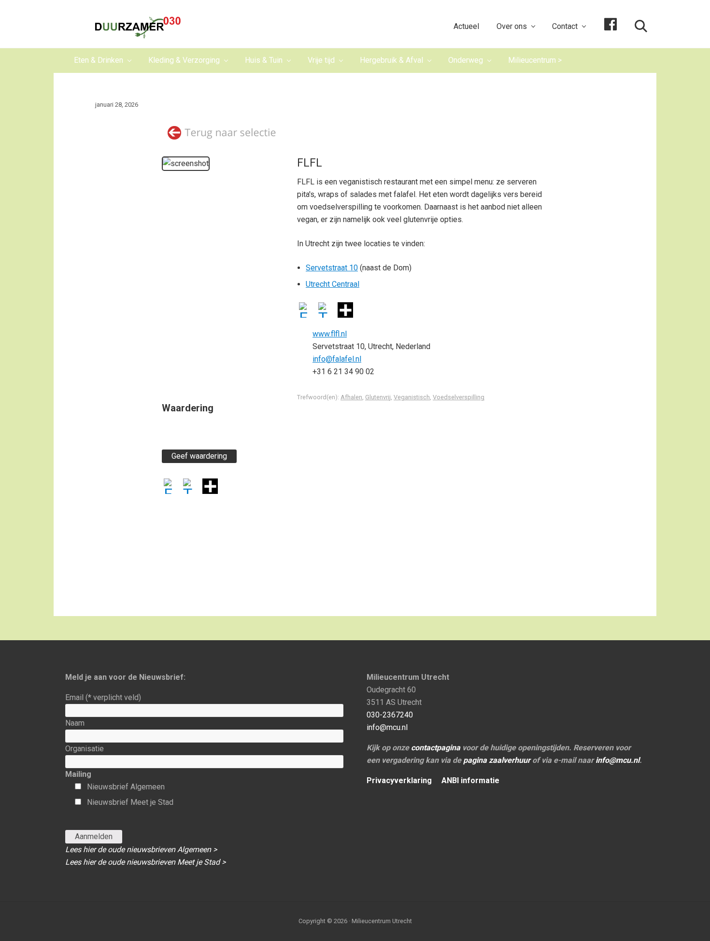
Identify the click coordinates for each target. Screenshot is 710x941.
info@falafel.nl (336, 359)
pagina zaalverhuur (496, 760)
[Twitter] (326, 311)
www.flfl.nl (329, 333)
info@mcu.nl (387, 727)
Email (103, 697)
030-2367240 (390, 714)
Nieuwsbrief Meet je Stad (130, 802)
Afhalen (351, 397)
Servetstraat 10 (332, 267)
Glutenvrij (378, 397)
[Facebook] (306, 311)
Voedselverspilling (458, 397)
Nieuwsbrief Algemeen (126, 786)
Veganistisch (412, 397)
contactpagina (435, 747)
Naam (75, 723)
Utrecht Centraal (332, 284)
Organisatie (84, 748)
